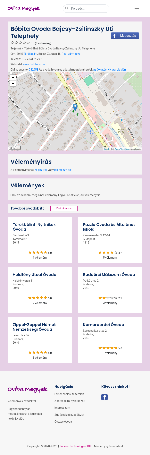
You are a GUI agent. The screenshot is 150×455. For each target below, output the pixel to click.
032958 (33, 69)
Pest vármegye (71, 53)
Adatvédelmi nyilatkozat (69, 400)
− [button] (13, 83)
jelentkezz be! (62, 169)
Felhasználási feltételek (69, 394)
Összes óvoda (63, 421)
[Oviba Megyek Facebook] (104, 398)
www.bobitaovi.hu (34, 64)
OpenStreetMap (121, 148)
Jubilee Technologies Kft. (76, 446)
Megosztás (128, 36)
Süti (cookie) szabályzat (69, 414)
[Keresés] (67, 9)
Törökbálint (30, 53)
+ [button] (13, 77)
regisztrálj (41, 169)
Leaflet (107, 148)
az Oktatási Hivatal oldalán (109, 69)
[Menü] (136, 8)
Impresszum (62, 407)
